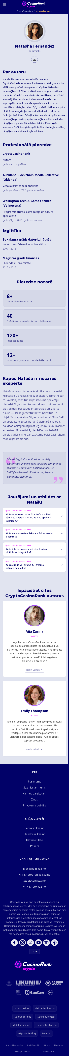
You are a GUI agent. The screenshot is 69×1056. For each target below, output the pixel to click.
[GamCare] (33, 992)
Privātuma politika (33, 805)
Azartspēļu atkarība (13, 1045)
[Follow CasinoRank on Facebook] (13, 942)
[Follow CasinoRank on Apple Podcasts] (54, 942)
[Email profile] (34, 59)
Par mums (33, 781)
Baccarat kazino (34, 828)
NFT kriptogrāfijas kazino (34, 874)
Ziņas (33, 799)
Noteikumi (57, 1045)
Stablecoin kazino (34, 880)
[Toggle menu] (4, 4)
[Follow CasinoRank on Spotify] (46, 942)
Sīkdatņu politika (21, 1051)
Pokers (33, 846)
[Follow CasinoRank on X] (29, 942)
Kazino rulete (33, 840)
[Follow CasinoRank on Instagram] (21, 942)
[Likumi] (28, 983)
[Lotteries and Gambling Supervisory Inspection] (8, 983)
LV (32, 951)
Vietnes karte (47, 1051)
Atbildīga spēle (32, 1045)
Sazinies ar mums (34, 787)
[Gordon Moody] (53, 983)
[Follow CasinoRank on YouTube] (37, 942)
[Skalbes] (17, 992)
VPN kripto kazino (33, 886)
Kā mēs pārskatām (34, 793)
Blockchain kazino (33, 868)
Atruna (46, 1045)
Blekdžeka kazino (34, 834)
